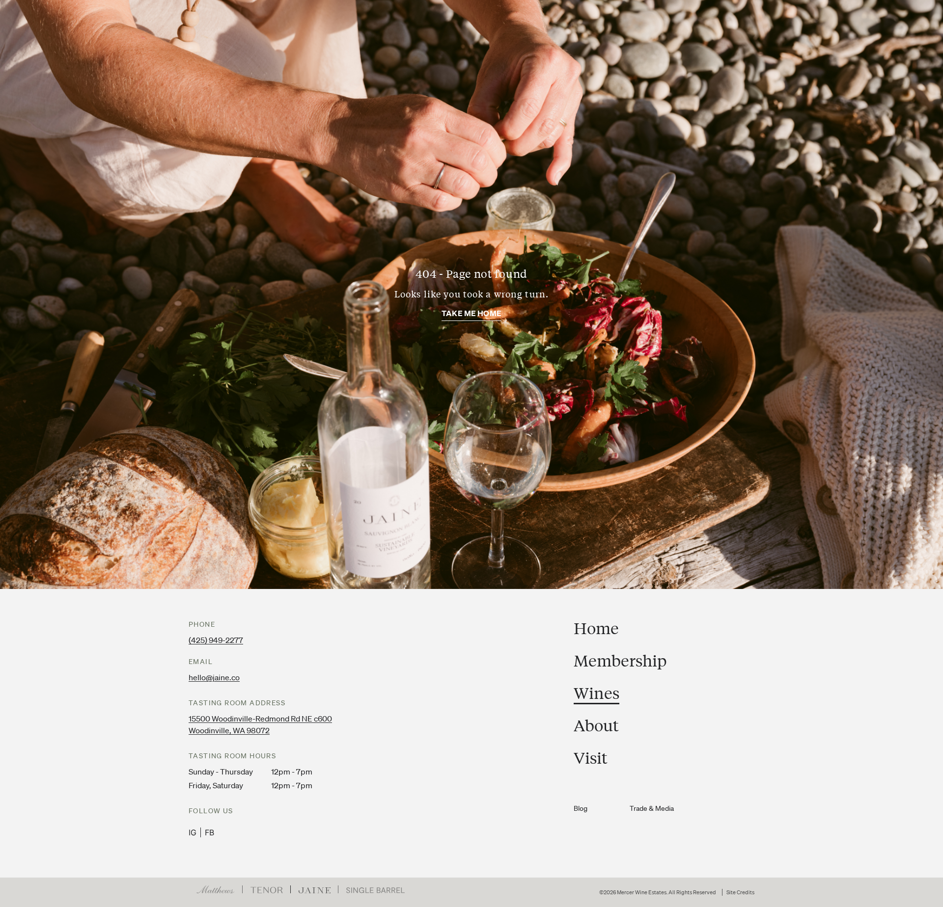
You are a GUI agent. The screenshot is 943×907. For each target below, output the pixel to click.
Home (596, 628)
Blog (580, 808)
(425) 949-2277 (216, 640)
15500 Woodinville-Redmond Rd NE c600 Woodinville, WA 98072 (260, 724)
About (596, 725)
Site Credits (740, 892)
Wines (596, 693)
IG (192, 832)
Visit (591, 758)
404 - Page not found (471, 273)
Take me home (471, 313)
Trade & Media (652, 808)
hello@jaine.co (214, 677)
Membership (620, 660)
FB (209, 832)
